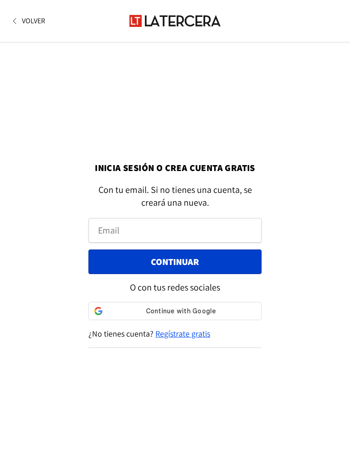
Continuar (175, 262)
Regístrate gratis (182, 333)
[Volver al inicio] (175, 21)
